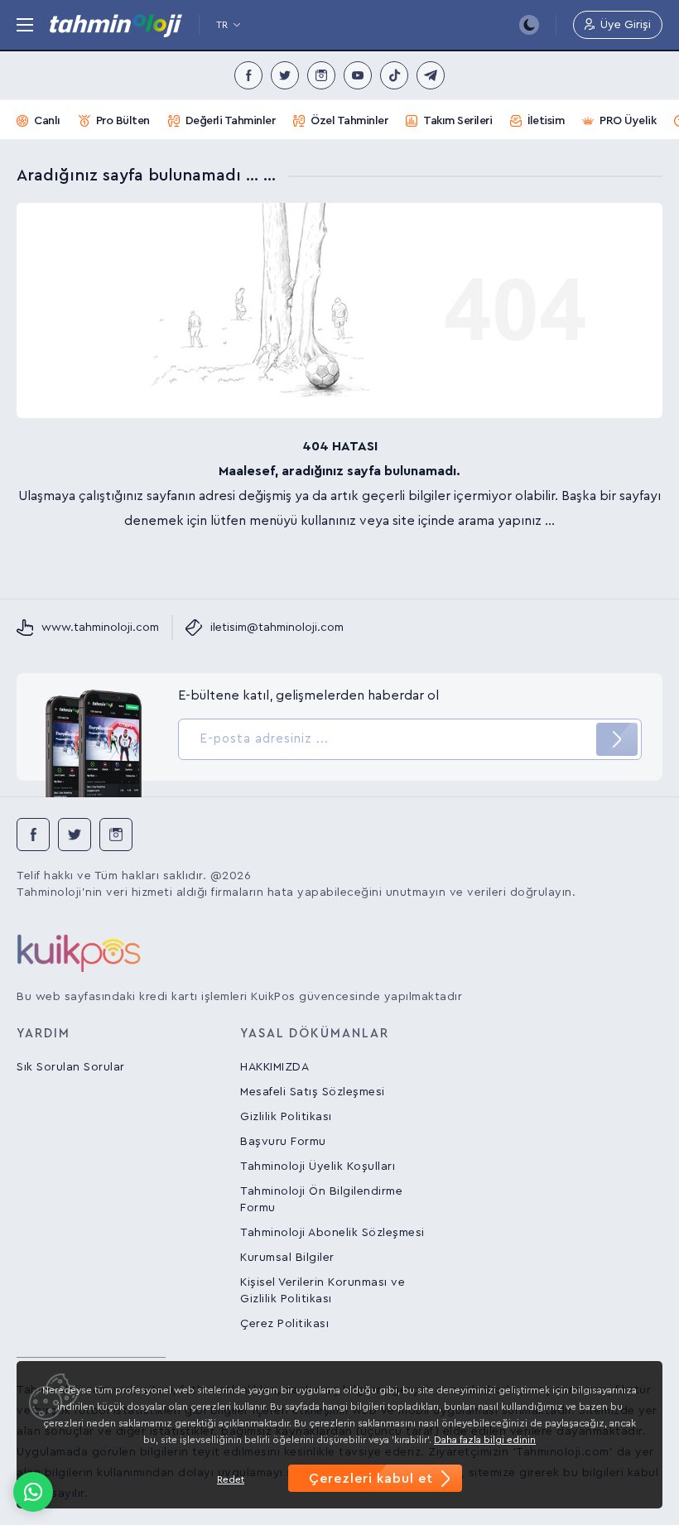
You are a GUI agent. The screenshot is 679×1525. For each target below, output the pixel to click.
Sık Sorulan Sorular (71, 1067)
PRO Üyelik (628, 121)
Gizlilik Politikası (286, 1117)
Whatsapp (33, 1492)
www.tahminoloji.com (100, 627)
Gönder (617, 739)
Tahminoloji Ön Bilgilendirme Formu (321, 1200)
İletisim (545, 121)
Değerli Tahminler (230, 121)
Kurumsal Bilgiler (287, 1257)
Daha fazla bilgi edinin (485, 1440)
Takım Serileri (457, 121)
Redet (230, 1479)
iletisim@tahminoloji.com (277, 627)
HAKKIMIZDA (274, 1067)
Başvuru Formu (283, 1141)
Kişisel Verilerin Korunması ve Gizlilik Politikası (322, 1291)
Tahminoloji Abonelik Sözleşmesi (332, 1233)
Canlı (47, 121)
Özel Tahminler (349, 121)
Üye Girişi (625, 25)
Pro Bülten (123, 121)
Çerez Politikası (284, 1324)
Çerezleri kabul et (371, 1478)
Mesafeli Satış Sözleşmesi (312, 1092)
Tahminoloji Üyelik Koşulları (317, 1166)
